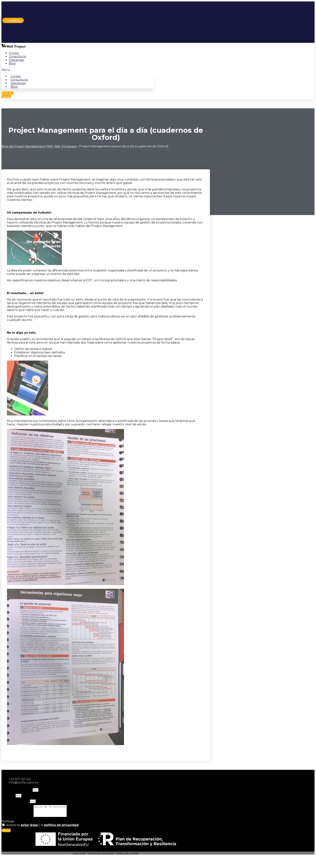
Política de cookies (127, 853)
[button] (77, 70)
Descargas (16, 60)
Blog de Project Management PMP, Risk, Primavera (38, 146)
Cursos (14, 53)
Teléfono (8, 795)
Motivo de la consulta (17, 816)
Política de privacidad (101, 853)
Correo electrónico (15, 801)
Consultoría (17, 56)
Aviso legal (79, 853)
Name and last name (16, 789)
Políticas (7, 821)
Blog (12, 63)
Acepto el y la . (42, 825)
